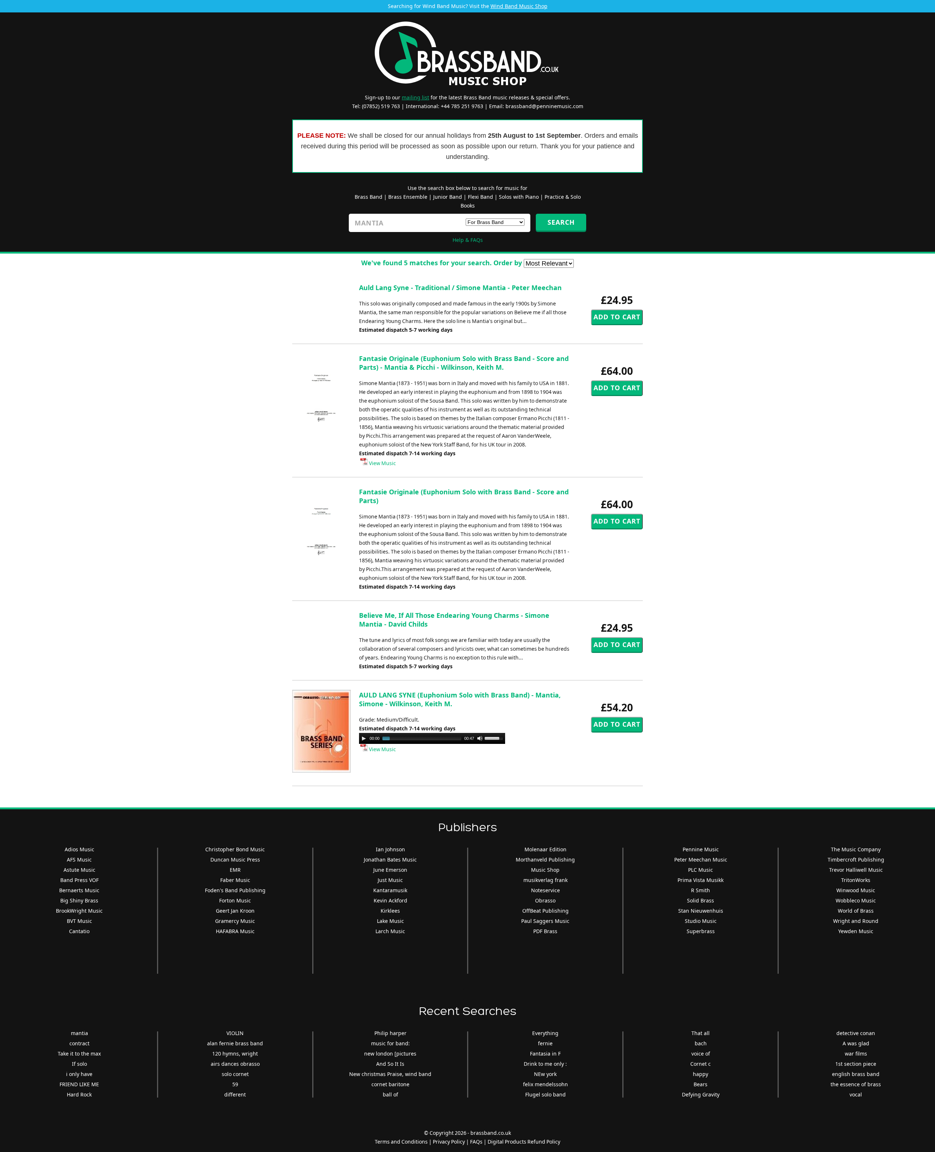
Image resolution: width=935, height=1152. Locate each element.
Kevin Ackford (390, 900)
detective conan (855, 1033)
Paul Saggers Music (545, 920)
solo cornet (235, 1074)
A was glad (856, 1043)
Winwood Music (855, 890)
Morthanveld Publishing (545, 859)
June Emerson (390, 869)
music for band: (390, 1043)
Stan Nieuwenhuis (700, 910)
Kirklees (390, 910)
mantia (79, 1033)
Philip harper (390, 1033)
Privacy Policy (449, 1141)
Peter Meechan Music (700, 859)
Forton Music (235, 900)
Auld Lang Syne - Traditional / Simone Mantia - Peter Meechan (460, 287)
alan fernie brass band (235, 1043)
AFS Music (79, 859)
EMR (235, 869)
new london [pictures (390, 1053)
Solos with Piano (519, 196)
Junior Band (447, 196)
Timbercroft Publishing (856, 859)
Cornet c (700, 1063)
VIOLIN (235, 1033)
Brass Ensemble (407, 196)
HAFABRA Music (235, 931)
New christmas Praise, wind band (390, 1074)
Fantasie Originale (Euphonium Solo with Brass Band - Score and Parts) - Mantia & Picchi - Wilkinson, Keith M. (464, 363)
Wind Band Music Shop (519, 6)
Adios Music (79, 849)
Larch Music (390, 931)
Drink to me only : (545, 1063)
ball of (390, 1094)
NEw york (545, 1074)
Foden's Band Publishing (235, 890)
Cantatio (79, 931)
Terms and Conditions (401, 1141)
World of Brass (856, 910)
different (235, 1094)
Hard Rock (79, 1094)
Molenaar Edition (545, 849)
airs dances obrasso (235, 1063)
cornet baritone (390, 1084)
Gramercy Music (235, 920)
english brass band (855, 1074)
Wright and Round (855, 920)
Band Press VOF (79, 880)
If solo (79, 1063)
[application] (432, 738)
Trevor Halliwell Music (856, 869)
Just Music (390, 880)
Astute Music (79, 869)
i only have (79, 1074)
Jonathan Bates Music (390, 859)
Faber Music (235, 880)
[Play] (364, 738)
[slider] (495, 737)
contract (79, 1043)
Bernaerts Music (79, 890)
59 (235, 1084)
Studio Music (701, 920)
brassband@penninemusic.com (544, 106)
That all (700, 1033)
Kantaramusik (390, 890)
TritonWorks (855, 880)
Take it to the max (79, 1053)
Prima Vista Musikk (701, 880)
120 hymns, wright (235, 1053)
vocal (856, 1094)
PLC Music (700, 869)
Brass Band (368, 196)
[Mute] (480, 738)
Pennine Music (701, 849)
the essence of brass (856, 1084)
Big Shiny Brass (79, 900)
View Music (382, 463)
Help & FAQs (468, 239)
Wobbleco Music (856, 900)
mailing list (415, 97)
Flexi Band (480, 196)
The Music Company (856, 849)
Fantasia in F (545, 1053)
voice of (700, 1053)
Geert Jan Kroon (235, 910)
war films (856, 1053)
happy (700, 1074)
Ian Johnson (390, 849)
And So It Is (390, 1063)
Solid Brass (700, 900)
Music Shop (545, 869)
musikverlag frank (545, 880)
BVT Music (79, 920)
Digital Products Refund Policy (524, 1141)
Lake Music (390, 920)
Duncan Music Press (235, 859)
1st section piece (855, 1063)
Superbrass (701, 931)
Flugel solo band (545, 1094)
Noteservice (545, 890)
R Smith (700, 890)
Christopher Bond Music (235, 849)
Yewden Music (855, 931)
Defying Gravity (701, 1094)
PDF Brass (545, 931)
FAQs (476, 1141)
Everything (545, 1033)
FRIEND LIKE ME (79, 1084)
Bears (700, 1084)
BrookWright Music (79, 910)
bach (701, 1043)
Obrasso (545, 900)
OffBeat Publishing (545, 910)
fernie (545, 1043)
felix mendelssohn (545, 1084)
